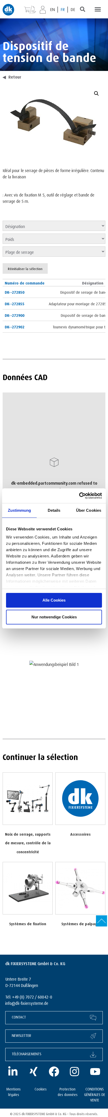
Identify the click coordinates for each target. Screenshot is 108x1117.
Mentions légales (13, 1091)
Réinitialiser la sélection (25, 268)
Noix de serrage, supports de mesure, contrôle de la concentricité (28, 842)
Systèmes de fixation (27, 923)
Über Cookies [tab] (88, 510)
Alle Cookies (54, 600)
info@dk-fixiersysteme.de (26, 1002)
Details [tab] (54, 510)
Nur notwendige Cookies (54, 617)
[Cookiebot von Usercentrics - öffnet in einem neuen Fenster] (79, 495)
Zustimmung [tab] (19, 510)
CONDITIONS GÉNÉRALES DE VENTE (94, 1094)
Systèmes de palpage (80, 923)
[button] (98, 9)
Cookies (41, 1088)
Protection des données (68, 1091)
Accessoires (80, 833)
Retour (12, 76)
